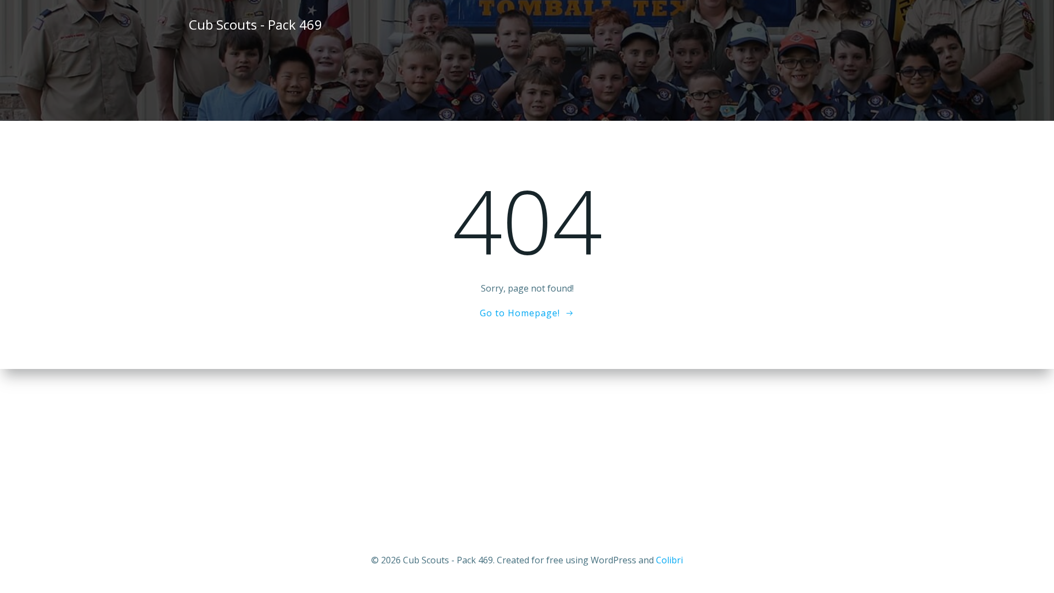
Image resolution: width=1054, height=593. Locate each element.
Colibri (669, 560)
